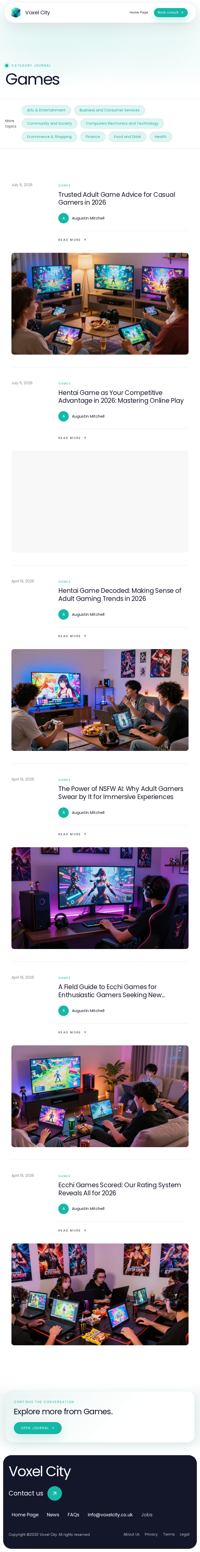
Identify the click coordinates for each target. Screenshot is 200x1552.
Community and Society (49, 123)
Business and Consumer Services (110, 110)
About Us (131, 1534)
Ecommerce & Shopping (49, 136)
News (53, 1514)
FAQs (73, 1514)
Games (64, 185)
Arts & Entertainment (46, 110)
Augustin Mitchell (88, 218)
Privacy (151, 1534)
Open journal (35, 1428)
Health (161, 136)
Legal (184, 1534)
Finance (93, 136)
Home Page (25, 1514)
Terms (169, 1534)
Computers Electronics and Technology (122, 123)
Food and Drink (127, 136)
